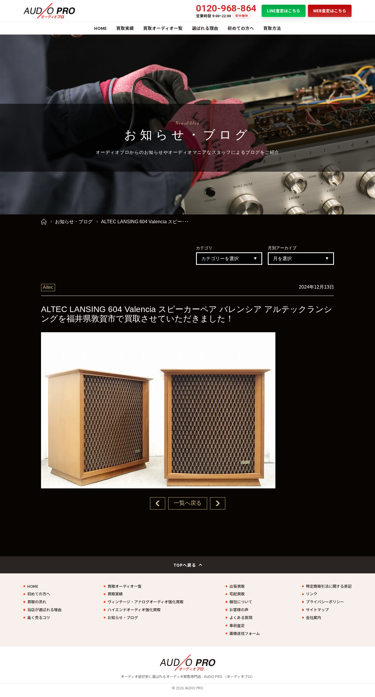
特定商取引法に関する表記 (329, 586)
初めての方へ (241, 28)
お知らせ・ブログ (74, 221)
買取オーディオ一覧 (163, 28)
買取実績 (125, 28)
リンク (311, 594)
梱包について (240, 601)
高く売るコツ (38, 617)
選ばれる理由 (205, 28)
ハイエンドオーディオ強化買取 (134, 609)
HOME (100, 28)
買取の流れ (36, 601)
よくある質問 (240, 617)
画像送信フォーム (244, 633)
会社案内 (313, 617)
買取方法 (272, 28)
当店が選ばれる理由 (44, 609)
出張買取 (237, 586)
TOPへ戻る (184, 565)
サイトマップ (317, 609)
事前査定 (237, 625)
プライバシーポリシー (325, 601)
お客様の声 (238, 609)
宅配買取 (237, 594)
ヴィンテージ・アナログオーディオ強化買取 (145, 601)
